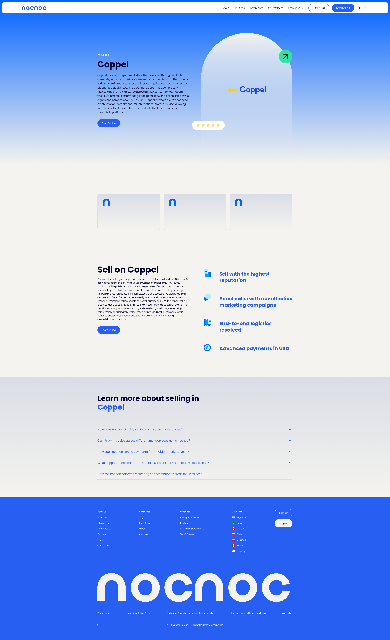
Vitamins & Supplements (192, 528)
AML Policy (287, 613)
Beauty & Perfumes (189, 517)
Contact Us (103, 545)
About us (102, 511)
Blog (141, 517)
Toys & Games (187, 534)
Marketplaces (275, 8)
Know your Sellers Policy (138, 613)
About (225, 8)
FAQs (100, 539)
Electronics (185, 522)
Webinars (143, 534)
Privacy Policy (104, 613)
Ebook (142, 528)
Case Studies (145, 522)
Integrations (256, 8)
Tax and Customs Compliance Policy (248, 613)
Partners (102, 534)
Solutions (239, 8)
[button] (296, 8)
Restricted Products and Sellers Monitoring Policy (190, 613)
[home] (34, 8)
